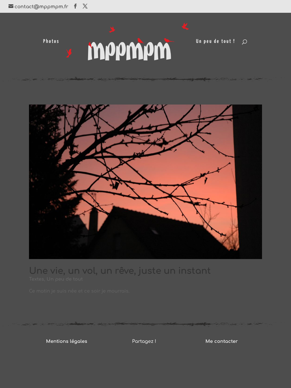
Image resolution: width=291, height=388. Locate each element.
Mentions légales (66, 341)
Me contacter (221, 341)
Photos (51, 41)
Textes (36, 279)
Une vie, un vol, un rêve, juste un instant (120, 271)
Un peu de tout (65, 279)
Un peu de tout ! (215, 41)
